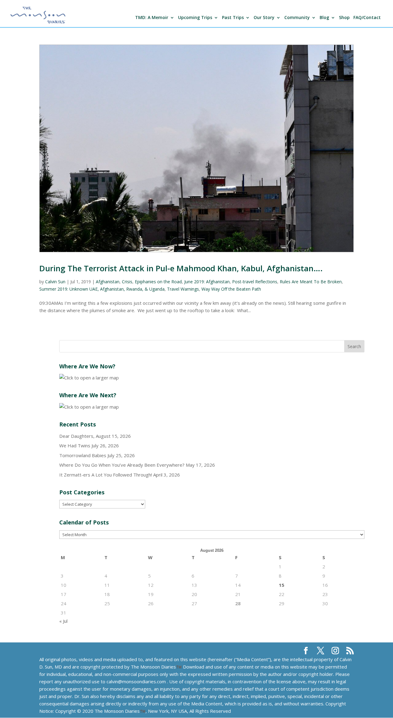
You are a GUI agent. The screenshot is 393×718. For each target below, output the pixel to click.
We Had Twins (74, 445)
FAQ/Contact (367, 17)
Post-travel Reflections (254, 281)
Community (297, 17)
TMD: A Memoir (151, 17)
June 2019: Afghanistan (207, 281)
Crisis (127, 281)
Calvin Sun (55, 281)
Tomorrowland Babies (82, 455)
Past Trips (233, 17)
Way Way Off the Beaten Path (231, 289)
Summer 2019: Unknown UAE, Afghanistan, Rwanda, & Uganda (102, 289)
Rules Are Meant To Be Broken (311, 281)
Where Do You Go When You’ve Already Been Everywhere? (122, 465)
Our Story (264, 17)
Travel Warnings (183, 289)
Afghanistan (107, 281)
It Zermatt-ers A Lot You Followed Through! (105, 475)
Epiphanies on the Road (158, 281)
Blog (324, 17)
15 (281, 585)
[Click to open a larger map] (89, 378)
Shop (344, 17)
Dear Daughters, (77, 436)
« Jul (63, 621)
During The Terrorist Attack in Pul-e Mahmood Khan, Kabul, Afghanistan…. (181, 268)
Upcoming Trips (195, 17)
